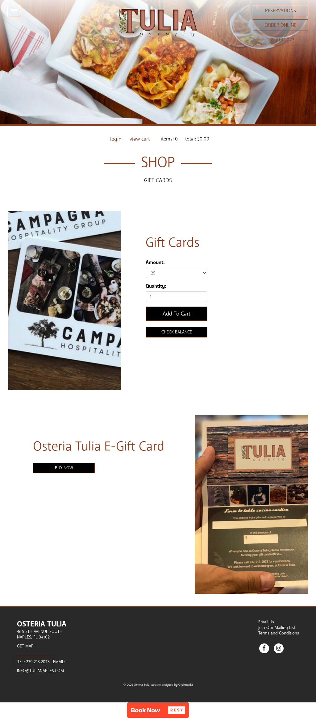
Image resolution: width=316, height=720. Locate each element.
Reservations (280, 10)
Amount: (155, 262)
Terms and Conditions (278, 633)
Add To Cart (176, 313)
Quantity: (156, 286)
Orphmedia (185, 685)
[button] (158, 710)
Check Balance (176, 332)
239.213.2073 (280, 39)
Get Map (25, 646)
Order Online (280, 25)
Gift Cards (158, 180)
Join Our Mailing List (277, 627)
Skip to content (22, 28)
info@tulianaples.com (40, 671)
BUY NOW (64, 468)
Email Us (266, 622)
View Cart (140, 139)
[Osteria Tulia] (158, 22)
